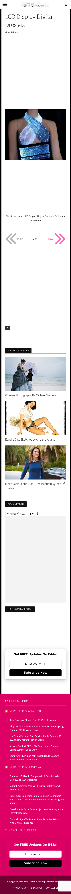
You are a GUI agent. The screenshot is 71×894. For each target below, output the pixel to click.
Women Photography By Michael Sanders (30, 395)
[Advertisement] (35, 74)
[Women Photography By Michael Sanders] (35, 373)
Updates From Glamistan (25, 711)
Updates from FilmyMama (25, 767)
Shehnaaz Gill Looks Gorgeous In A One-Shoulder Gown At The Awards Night (35, 778)
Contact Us (52, 887)
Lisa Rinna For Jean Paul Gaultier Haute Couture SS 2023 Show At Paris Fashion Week (35, 738)
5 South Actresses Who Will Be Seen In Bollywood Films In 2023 (35, 787)
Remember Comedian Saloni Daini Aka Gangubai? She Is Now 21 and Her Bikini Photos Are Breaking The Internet (37, 799)
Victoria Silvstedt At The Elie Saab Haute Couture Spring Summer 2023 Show (34, 748)
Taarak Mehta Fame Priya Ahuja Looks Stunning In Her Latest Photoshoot (37, 811)
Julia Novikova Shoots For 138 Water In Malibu (33, 720)
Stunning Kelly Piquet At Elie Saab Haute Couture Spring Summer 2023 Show (34, 757)
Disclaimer (36, 887)
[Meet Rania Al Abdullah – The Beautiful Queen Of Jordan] (35, 462)
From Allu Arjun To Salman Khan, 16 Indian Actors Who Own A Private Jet (34, 821)
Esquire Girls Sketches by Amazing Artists (30, 439)
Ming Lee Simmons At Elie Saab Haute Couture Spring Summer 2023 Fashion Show (37, 728)
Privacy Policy (20, 887)
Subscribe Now (35, 672)
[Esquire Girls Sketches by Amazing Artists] (35, 418)
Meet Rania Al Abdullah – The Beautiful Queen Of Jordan (35, 486)
